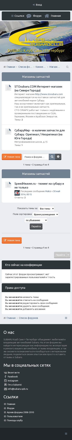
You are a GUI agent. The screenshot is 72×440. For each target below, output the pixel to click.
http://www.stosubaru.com (49, 94)
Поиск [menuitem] (67, 66)
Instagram (13, 380)
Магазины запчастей (36, 76)
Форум (10, 408)
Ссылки (19, 15)
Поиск (52, 157)
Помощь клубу (15, 420)
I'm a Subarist (15, 384)
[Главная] (36, 45)
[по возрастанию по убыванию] (36, 220)
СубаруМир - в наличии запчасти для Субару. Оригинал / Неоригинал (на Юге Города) (40, 134)
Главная (56, 15)
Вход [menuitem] (39, 4)
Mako (48, 191)
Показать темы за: (27, 208)
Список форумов (28, 318)
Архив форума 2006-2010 (20, 412)
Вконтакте (14, 372)
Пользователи (15, 416)
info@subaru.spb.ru (18, 389)
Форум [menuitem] (37, 15)
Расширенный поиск (58, 157)
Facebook (13, 376)
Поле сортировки (22, 214)
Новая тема (13, 156)
